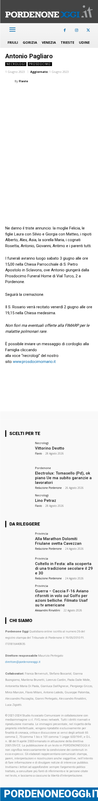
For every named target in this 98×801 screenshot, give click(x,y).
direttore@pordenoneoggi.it (23, 662)
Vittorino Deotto (49, 448)
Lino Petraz (45, 500)
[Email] (58, 94)
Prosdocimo (40, 64)
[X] (88, 30)
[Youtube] (88, 794)
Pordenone (43, 467)
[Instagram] (76, 30)
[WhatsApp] (34, 94)
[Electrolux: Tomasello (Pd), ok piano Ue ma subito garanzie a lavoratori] (18, 476)
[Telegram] (82, 94)
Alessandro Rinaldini (47, 610)
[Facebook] (64, 30)
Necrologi (16, 64)
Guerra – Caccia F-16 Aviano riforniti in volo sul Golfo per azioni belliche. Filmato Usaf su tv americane (62, 598)
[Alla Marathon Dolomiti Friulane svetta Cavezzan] (18, 542)
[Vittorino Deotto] (18, 451)
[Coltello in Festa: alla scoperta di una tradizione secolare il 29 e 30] (18, 566)
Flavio (23, 81)
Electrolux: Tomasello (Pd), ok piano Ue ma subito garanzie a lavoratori (63, 478)
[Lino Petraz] (18, 503)
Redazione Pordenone (48, 488)
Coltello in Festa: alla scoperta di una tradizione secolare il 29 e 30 (64, 568)
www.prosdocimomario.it (34, 361)
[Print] (70, 94)
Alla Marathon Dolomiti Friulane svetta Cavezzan (58, 541)
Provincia (41, 533)
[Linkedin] (46, 94)
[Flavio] (10, 81)
